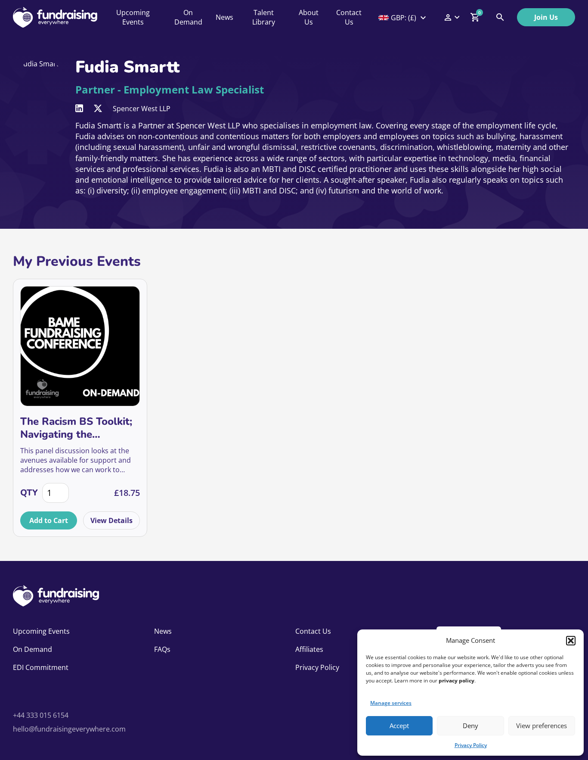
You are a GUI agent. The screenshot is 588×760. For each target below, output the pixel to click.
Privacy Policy (471, 745)
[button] (570, 640)
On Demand (188, 17)
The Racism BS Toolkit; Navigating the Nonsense (76, 428)
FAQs (162, 649)
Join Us (546, 17)
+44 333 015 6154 (40, 715)
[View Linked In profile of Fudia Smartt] (79, 108)
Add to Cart (48, 520)
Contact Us (349, 17)
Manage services (391, 703)
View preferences (541, 725)
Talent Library (263, 17)
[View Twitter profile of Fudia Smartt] (97, 108)
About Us (309, 17)
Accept (399, 725)
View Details (111, 520)
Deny (470, 725)
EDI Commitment (40, 667)
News (224, 17)
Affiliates (309, 649)
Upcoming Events (133, 17)
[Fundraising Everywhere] (55, 17)
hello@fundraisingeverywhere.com (69, 729)
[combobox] (403, 17)
